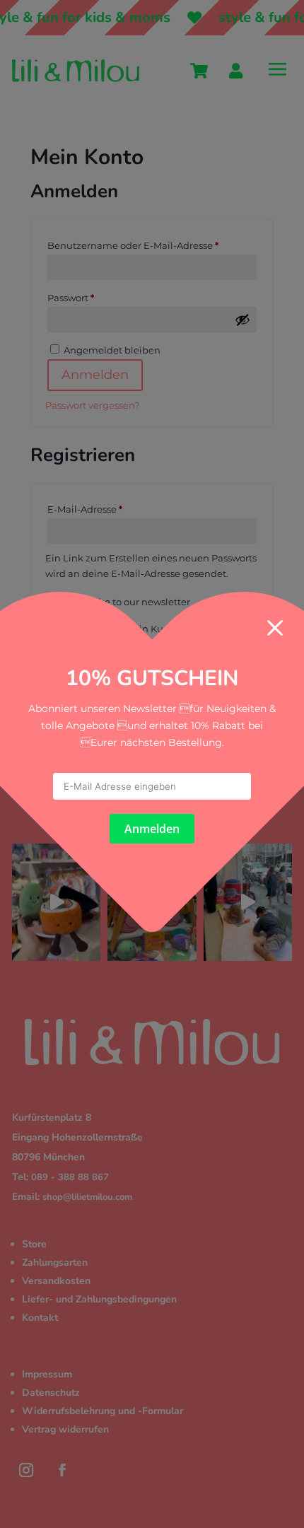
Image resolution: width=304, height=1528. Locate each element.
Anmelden (152, 828)
